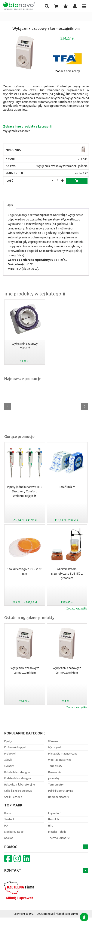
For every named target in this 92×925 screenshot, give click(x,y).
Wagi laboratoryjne (59, 759)
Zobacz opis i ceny (67, 71)
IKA (6, 825)
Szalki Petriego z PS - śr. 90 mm (24, 571)
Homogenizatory (58, 797)
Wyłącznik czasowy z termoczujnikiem (24, 670)
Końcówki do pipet (15, 747)
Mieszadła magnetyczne (62, 753)
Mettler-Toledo (57, 831)
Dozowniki (54, 772)
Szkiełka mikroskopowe (18, 790)
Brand (8, 813)
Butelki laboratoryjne (17, 772)
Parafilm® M (67, 487)
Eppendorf (54, 813)
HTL (50, 825)
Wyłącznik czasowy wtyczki (25, 345)
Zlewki (8, 759)
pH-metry (53, 778)
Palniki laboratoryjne (60, 790)
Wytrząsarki (55, 747)
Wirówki (53, 741)
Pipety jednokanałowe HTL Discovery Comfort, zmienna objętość (24, 491)
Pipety (8, 741)
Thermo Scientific (59, 838)
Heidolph (53, 819)
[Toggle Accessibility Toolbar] (84, 917)
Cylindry (9, 766)
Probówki (10, 753)
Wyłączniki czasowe (16, 131)
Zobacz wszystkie (77, 608)
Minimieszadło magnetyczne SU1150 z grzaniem (67, 573)
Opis (10, 205)
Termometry (56, 784)
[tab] (9, 205)
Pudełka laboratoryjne (17, 778)
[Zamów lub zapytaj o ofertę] (77, 181)
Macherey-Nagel (14, 831)
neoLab (8, 838)
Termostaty (55, 766)
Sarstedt (9, 819)
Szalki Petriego (13, 797)
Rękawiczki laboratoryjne (19, 784)
